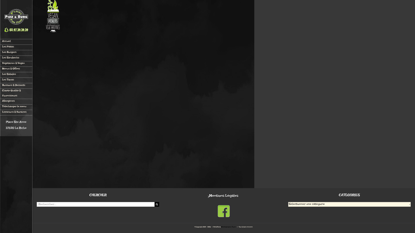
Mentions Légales (223, 196)
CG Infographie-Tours (228, 227)
